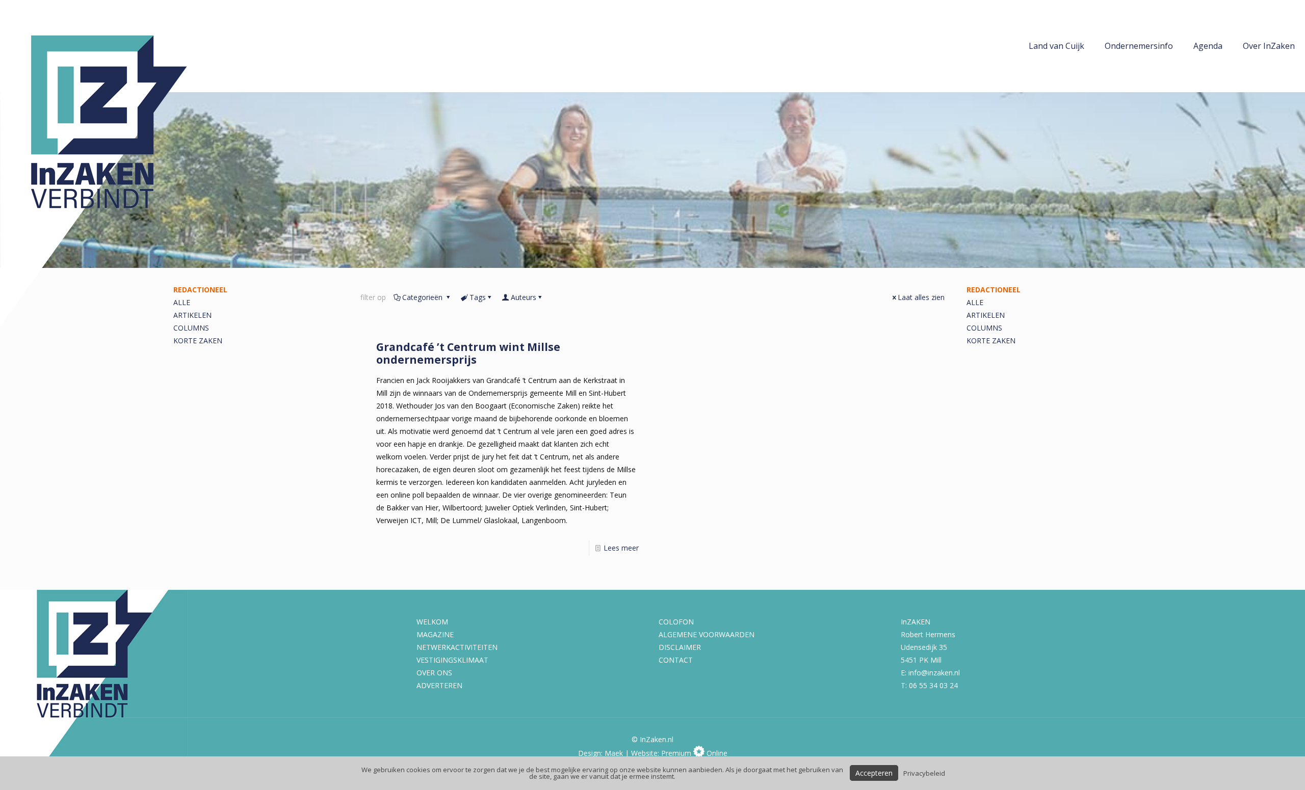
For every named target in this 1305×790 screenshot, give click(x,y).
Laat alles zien (921, 297)
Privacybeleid (924, 773)
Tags (477, 297)
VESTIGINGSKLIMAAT (452, 660)
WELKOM (432, 621)
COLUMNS (191, 328)
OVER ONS (434, 672)
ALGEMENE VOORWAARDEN (706, 634)
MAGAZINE (435, 634)
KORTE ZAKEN (197, 340)
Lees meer (621, 548)
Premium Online (694, 753)
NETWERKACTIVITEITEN (457, 647)
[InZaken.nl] (117, 163)
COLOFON (676, 621)
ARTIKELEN (986, 315)
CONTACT (676, 660)
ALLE (975, 302)
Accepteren (874, 773)
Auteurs (523, 297)
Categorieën (423, 297)
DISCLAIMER (680, 647)
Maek (614, 753)
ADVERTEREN (439, 685)
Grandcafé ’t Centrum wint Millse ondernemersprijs (468, 353)
